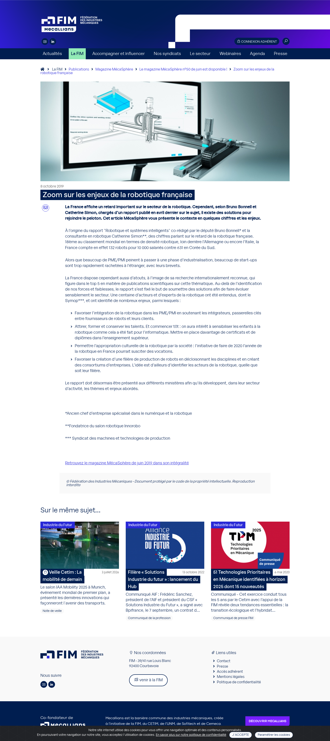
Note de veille (52, 611)
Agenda (257, 54)
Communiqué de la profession (149, 618)
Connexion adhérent (258, 41)
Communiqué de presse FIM (233, 618)
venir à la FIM (151, 680)
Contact (223, 661)
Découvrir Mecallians (267, 721)
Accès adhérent (230, 671)
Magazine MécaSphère (114, 69)
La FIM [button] (77, 54)
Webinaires (230, 54)
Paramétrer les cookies (274, 735)
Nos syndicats (167, 54)
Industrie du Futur (57, 525)
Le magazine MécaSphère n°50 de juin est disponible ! (183, 69)
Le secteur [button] (200, 54)
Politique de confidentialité (239, 682)
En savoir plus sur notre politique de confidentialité (191, 735)
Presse (280, 54)
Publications (79, 69)
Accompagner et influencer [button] (118, 54)
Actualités (52, 54)
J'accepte (240, 735)
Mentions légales (230, 677)
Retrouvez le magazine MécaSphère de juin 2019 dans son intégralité (127, 463)
